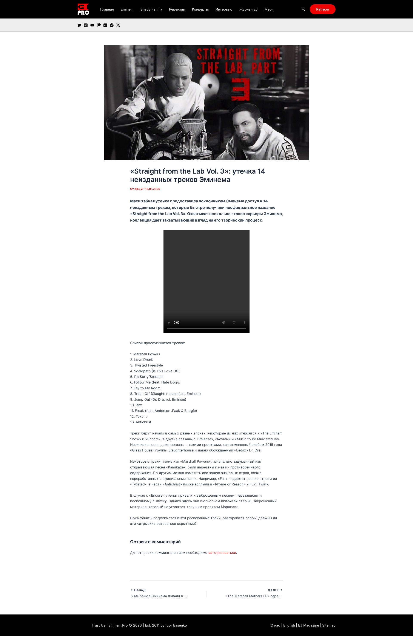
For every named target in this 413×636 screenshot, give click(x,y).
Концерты (200, 9)
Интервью (224, 9)
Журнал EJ (248, 9)
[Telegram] (112, 25)
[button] (303, 9)
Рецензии (177, 9)
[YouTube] (92, 25)
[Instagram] (86, 25)
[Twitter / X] (118, 25)
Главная (107, 9)
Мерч (269, 9)
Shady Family (151, 9)
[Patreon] (99, 25)
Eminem (127, 9)
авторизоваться (222, 552)
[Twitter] (79, 25)
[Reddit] (105, 25)
